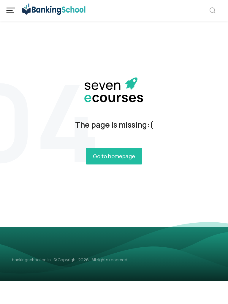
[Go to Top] (216, 292)
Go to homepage (114, 156)
